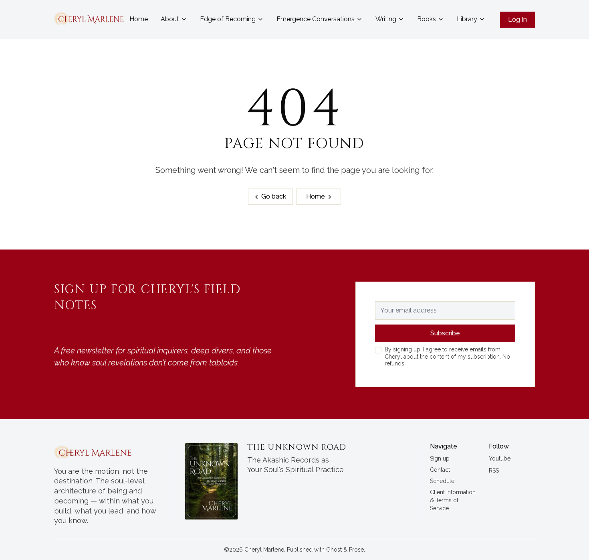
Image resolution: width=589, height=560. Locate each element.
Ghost (334, 549)
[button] (440, 459)
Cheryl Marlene (264, 549)
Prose (356, 549)
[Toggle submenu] (184, 19)
